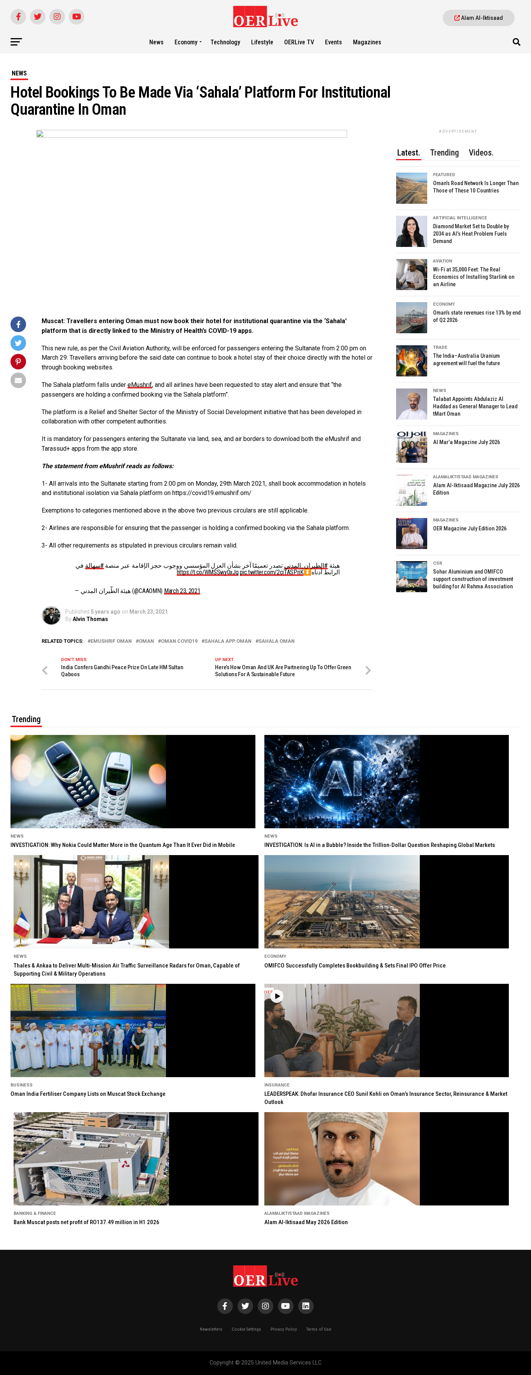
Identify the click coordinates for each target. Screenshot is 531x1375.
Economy (186, 42)
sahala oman (277, 641)
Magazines (367, 42)
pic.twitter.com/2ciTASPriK (272, 572)
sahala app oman (228, 641)
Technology (225, 42)
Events (333, 42)
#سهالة (94, 565)
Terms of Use (318, 1329)
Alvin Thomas (90, 619)
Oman (146, 641)
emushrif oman (111, 641)
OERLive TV (299, 42)
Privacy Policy (284, 1329)
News (156, 42)
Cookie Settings (246, 1329)
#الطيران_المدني (306, 565)
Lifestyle (262, 42)
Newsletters (211, 1329)
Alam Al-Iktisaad (481, 18)
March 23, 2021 (182, 591)
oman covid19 (179, 641)
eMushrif (140, 384)
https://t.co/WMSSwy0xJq (208, 572)
